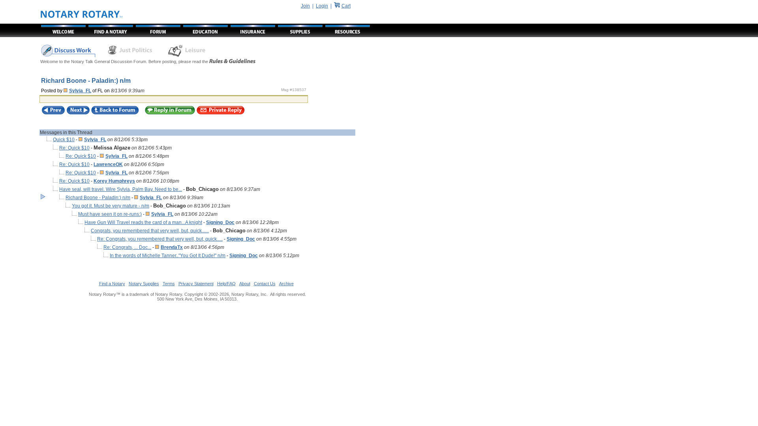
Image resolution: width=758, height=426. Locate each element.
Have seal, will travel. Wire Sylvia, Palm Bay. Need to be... (120, 189)
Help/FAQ (226, 283)
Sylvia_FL (80, 90)
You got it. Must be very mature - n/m (110, 206)
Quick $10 (64, 139)
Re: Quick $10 (74, 148)
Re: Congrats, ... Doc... (127, 247)
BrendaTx (172, 247)
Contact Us (265, 283)
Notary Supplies (144, 283)
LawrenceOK (108, 164)
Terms (169, 283)
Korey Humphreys (114, 181)
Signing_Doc (220, 222)
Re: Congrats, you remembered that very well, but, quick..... (160, 239)
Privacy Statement (196, 283)
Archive (286, 283)
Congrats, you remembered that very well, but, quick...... (150, 231)
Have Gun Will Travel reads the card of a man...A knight (143, 222)
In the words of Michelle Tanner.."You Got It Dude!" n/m (167, 255)
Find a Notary (112, 283)
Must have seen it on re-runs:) (110, 214)
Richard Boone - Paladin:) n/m (98, 197)
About (244, 283)
